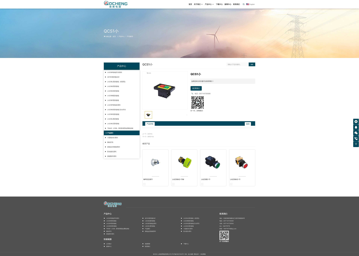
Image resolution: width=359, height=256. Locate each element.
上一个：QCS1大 (147, 134)
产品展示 (130, 36)
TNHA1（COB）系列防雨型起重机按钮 (120, 128)
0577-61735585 (205, 93)
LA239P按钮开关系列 (114, 72)
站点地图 (190, 254)
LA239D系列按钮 (113, 114)
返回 (248, 124)
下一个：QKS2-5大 (148, 136)
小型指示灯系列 (112, 137)
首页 (114, 36)
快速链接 (108, 239)
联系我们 (196, 88)
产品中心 (122, 36)
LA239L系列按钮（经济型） (116, 82)
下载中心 (186, 244)
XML (185, 254)
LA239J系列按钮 (113, 119)
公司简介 (109, 244)
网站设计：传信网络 (200, 254)
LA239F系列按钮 (113, 100)
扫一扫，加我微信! (197, 111)
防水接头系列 (111, 151)
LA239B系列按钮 (113, 96)
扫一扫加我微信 (224, 241)
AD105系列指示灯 (113, 77)
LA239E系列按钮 (113, 86)
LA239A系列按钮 (113, 91)
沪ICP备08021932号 (177, 254)
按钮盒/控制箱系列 (113, 147)
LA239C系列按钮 (113, 124)
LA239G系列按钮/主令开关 (116, 110)
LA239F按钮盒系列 (113, 105)
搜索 (252, 64)
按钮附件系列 (111, 156)
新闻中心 (109, 246)
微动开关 (110, 142)
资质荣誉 (147, 244)
